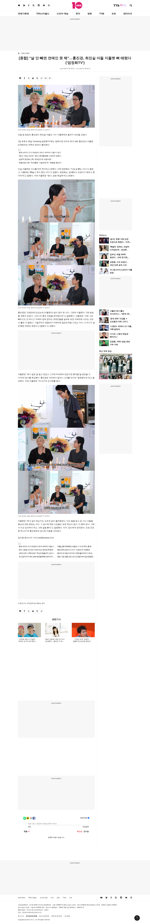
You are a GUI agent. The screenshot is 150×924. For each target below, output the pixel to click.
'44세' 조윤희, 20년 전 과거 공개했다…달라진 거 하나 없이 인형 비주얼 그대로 (54, 641)
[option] (115, 363)
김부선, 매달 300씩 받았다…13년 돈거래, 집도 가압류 (119, 257)
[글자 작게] (50, 78)
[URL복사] (41, 78)
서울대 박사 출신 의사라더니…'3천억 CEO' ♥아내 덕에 (120, 314)
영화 (90, 13)
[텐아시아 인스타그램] (39, 5)
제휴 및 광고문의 (56, 916)
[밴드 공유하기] (37, 78)
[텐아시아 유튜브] (19, 5)
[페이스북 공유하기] (24, 78)
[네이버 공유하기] (33, 78)
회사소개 (21, 916)
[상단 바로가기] (137, 918)
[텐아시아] (77, 5)
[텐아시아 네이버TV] (24, 5)
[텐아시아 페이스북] (28, 5)
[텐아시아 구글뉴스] (49, 5)
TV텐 (101, 13)
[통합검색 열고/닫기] (131, 5)
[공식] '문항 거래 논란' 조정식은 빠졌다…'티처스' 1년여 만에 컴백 (121, 242)
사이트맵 (67, 916)
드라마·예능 (62, 13)
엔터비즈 (127, 13)
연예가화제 (23, 13)
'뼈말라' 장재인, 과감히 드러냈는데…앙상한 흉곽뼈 (119, 250)
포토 (114, 13)
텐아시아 (29, 919)
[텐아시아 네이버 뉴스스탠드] (44, 5)
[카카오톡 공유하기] (20, 78)
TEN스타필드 (42, 13)
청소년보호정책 (44, 916)
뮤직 (78, 13)
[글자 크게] (46, 78)
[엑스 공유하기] (28, 78)
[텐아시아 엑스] (33, 5)
